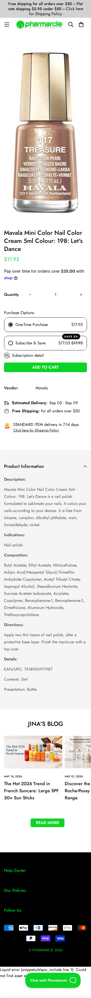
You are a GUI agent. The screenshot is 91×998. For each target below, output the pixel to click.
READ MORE (47, 823)
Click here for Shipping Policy (56, 11)
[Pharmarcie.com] (39, 24)
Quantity (11, 294)
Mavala (42, 388)
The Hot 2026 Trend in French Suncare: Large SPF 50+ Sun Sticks (31, 790)
